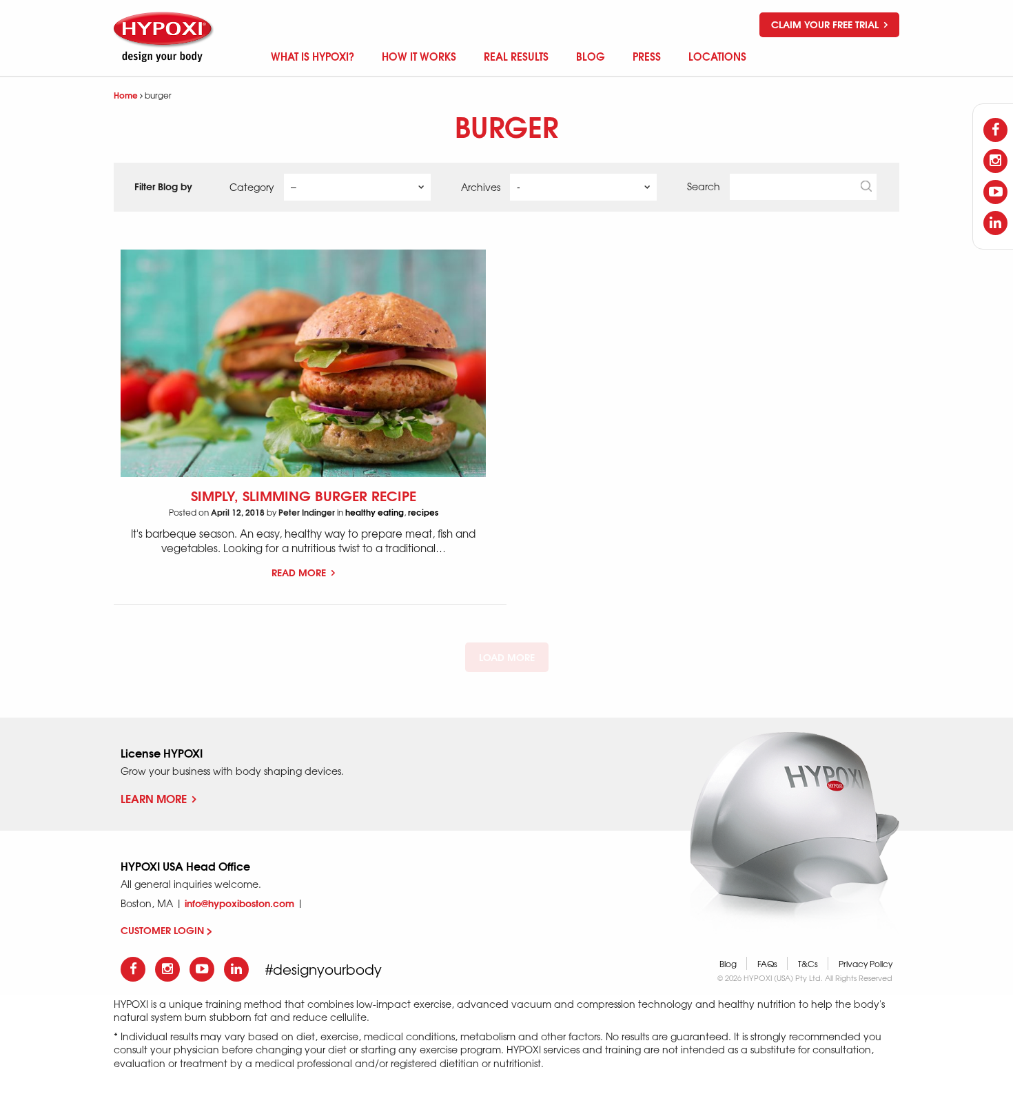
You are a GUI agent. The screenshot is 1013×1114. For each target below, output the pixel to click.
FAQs (767, 964)
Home (126, 94)
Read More (300, 572)
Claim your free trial (826, 24)
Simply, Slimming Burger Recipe (303, 494)
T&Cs (808, 964)
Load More (507, 657)
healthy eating (374, 511)
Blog (728, 964)
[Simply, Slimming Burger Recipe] (303, 364)
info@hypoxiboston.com (239, 903)
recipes (423, 511)
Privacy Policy (865, 964)
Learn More (154, 798)
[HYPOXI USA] (165, 37)
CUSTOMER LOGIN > (166, 930)
